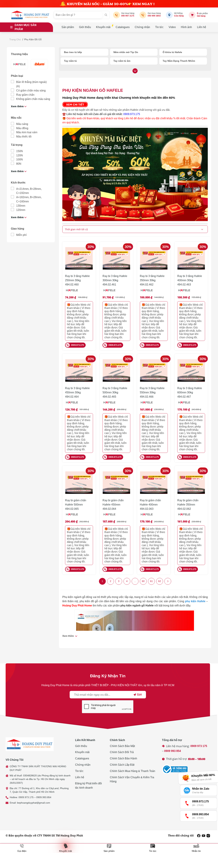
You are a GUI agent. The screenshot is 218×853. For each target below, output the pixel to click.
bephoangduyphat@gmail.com (33, 802)
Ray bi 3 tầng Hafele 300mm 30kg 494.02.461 (115, 280)
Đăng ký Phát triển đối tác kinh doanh (88, 785)
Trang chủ (15, 39)
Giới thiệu (85, 27)
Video (172, 27)
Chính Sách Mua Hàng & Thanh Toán (132, 771)
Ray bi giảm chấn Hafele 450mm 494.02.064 (113, 504)
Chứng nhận (142, 27)
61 (151, 581)
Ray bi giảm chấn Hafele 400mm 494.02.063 (150, 504)
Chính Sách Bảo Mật (122, 746)
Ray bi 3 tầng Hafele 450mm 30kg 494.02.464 (77, 392)
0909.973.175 (131, 114)
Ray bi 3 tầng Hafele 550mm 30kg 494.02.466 (152, 392)
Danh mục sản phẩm (25, 27)
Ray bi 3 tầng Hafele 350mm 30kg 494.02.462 (152, 280)
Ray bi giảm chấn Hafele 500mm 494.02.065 (75, 504)
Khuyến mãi (103, 27)
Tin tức (159, 27)
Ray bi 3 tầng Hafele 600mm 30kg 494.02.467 (189, 392)
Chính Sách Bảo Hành (123, 758)
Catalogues (123, 27)
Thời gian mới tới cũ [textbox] (76, 229)
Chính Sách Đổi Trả (122, 752)
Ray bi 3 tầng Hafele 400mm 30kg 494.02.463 (189, 280)
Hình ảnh (186, 27)
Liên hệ (201, 27)
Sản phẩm (67, 27)
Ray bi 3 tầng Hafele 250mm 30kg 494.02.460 (77, 280)
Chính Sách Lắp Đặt (122, 764)
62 (159, 581)
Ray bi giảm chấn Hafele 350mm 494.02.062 (187, 504)
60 (143, 581)
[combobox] (135, 229)
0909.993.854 (43, 797)
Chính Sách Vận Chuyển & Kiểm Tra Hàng (132, 779)
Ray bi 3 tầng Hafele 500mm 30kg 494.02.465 (115, 392)
